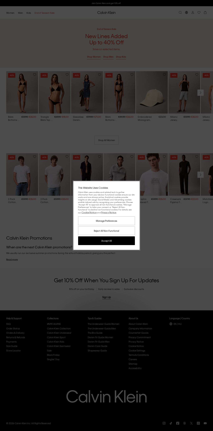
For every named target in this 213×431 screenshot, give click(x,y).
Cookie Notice (89, 212)
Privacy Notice (108, 212)
